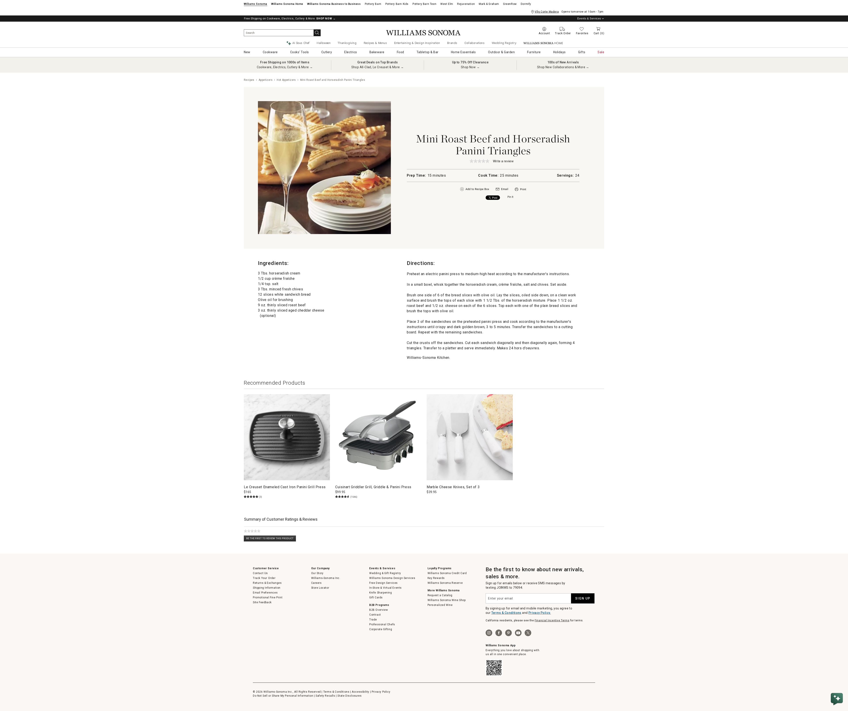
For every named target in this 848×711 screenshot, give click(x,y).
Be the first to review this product (271, 539)
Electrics (350, 52)
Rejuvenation (466, 4)
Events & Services (589, 18)
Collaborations (474, 43)
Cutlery (326, 52)
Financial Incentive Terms (552, 620)
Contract (375, 614)
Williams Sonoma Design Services (392, 578)
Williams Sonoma (255, 4)
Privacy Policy (381, 691)
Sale (601, 52)
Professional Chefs (382, 624)
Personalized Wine (440, 605)
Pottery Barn (373, 4)
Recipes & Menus (375, 43)
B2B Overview (378, 609)
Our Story (317, 573)
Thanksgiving (347, 43)
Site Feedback (262, 602)
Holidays (559, 52)
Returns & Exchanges (267, 582)
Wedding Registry (504, 43)
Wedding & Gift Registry (385, 573)
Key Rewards (436, 578)
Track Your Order (264, 578)
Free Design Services (383, 582)
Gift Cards (376, 597)
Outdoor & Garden (501, 52)
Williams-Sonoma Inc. (325, 578)
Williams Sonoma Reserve (445, 582)
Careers (316, 582)
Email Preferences (265, 592)
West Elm (446, 4)
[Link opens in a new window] (502, 190)
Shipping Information (266, 587)
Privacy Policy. (539, 613)
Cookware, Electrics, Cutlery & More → (285, 67)
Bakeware (376, 52)
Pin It (510, 197)
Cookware (270, 52)
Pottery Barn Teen (424, 4)
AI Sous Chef (301, 43)
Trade (373, 619)
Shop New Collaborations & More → (563, 67)
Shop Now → (470, 67)
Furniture (534, 52)
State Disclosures (349, 695)
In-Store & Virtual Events (385, 587)
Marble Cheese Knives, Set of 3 (453, 487)
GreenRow (510, 4)
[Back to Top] (838, 686)
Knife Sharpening (380, 592)
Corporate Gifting (380, 629)
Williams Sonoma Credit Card (447, 573)
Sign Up (582, 598)
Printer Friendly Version (520, 189)
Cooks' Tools (299, 52)
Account (544, 33)
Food (400, 52)
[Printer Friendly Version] (520, 191)
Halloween (324, 43)
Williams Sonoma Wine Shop (447, 600)
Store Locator (320, 587)
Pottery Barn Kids (397, 4)
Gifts (581, 52)
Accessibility (360, 691)
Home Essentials (463, 52)
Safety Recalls (325, 695)
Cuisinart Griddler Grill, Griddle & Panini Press (373, 487)
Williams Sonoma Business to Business (334, 4)
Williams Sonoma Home (287, 4)
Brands (452, 43)
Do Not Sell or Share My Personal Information (283, 695)
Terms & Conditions (506, 613)
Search (317, 32)
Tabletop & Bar (427, 52)
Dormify (526, 4)
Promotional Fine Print (267, 597)
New (247, 52)
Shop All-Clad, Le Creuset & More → (377, 67)
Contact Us (260, 573)
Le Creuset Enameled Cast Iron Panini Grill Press (285, 487)
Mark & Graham (489, 4)
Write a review (503, 161)
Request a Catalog (440, 595)
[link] (479, 161)
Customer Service (266, 568)
